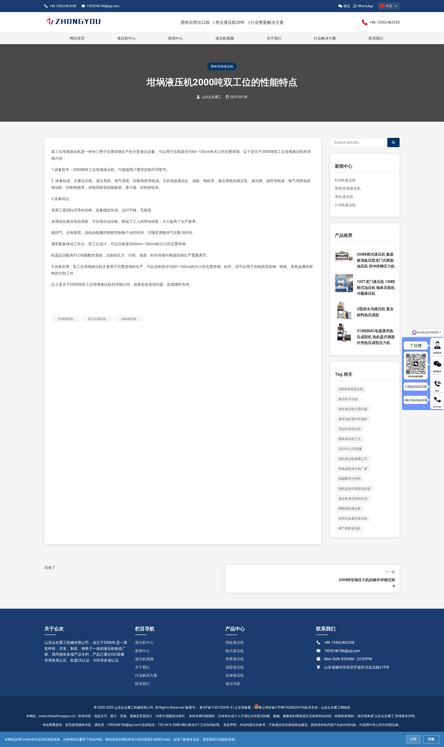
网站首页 (77, 38)
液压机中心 (126, 38)
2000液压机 (128, 319)
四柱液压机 (234, 642)
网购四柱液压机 (349, 509)
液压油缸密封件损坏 (352, 419)
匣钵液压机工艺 (349, 439)
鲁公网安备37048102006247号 (281, 708)
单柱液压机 (344, 197)
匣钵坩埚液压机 (348, 188)
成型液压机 (234, 667)
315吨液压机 (345, 205)
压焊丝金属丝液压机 (352, 519)
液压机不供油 (348, 399)
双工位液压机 (97, 319)
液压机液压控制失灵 (352, 499)
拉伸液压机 (234, 675)
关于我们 (274, 38)
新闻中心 (175, 38)
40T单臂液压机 (349, 528)
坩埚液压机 (65, 319)
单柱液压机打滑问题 (352, 409)
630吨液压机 (345, 180)
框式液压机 (234, 651)
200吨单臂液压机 (350, 389)
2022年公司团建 (350, 449)
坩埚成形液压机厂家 (352, 469)
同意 (431, 739)
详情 (413, 739)
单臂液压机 (234, 659)
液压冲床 (232, 684)
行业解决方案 (325, 38)
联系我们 (376, 38)
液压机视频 (225, 38)
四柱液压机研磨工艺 (352, 459)
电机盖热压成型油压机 (354, 489)
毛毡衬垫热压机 (349, 429)
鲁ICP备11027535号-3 (216, 708)
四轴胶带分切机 (349, 479)
